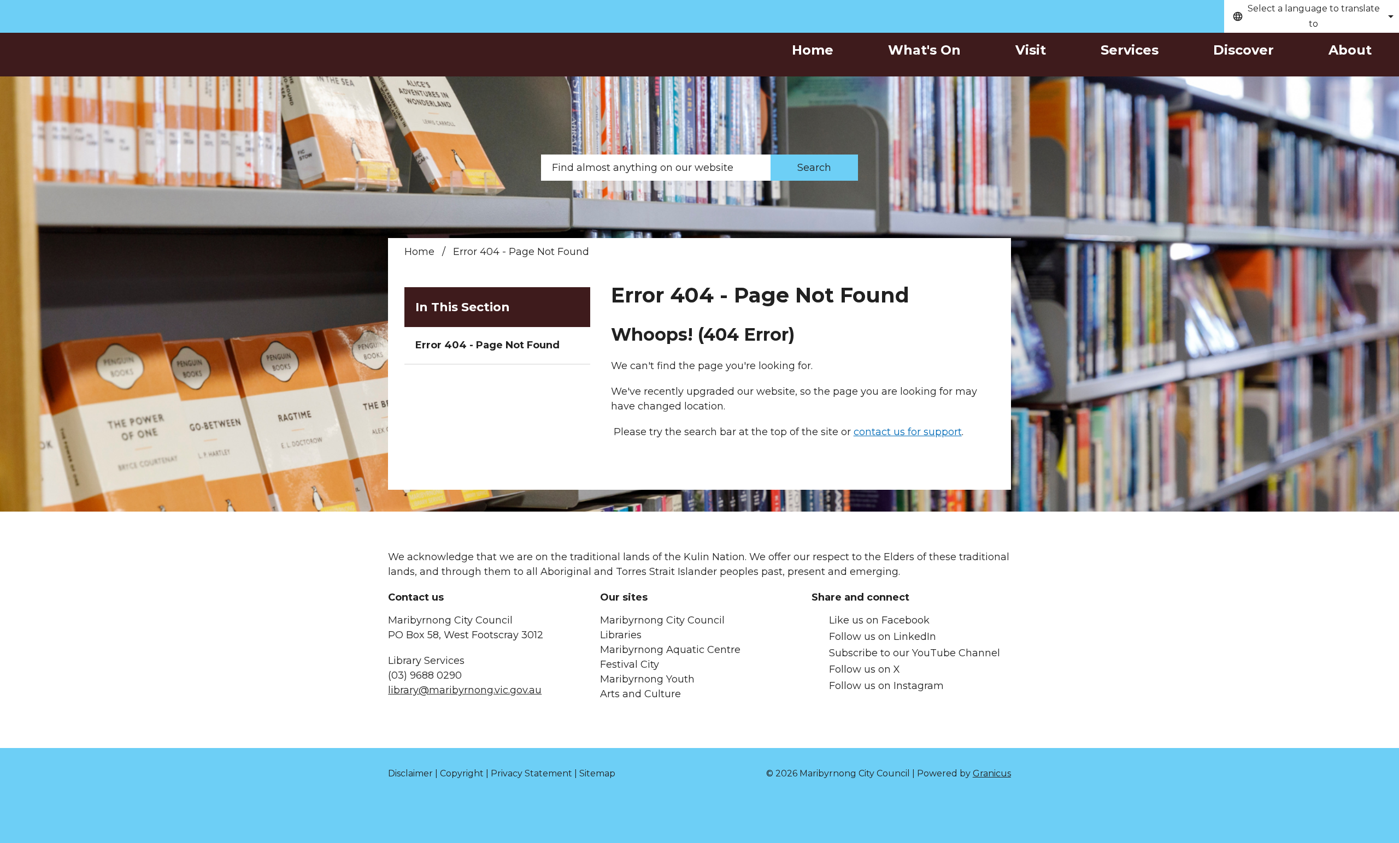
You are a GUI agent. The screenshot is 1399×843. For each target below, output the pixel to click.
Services (1130, 50)
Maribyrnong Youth (647, 679)
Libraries (621, 635)
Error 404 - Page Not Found (487, 345)
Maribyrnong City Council (662, 620)
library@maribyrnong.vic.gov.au (465, 690)
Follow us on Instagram (886, 686)
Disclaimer (410, 773)
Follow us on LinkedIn (882, 637)
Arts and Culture (640, 694)
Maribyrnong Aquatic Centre (670, 650)
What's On (924, 50)
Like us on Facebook (879, 620)
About (1350, 50)
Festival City (629, 664)
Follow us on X (864, 669)
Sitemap (597, 773)
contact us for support (908, 432)
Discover (1243, 50)
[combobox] (1311, 16)
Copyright (462, 773)
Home (419, 252)
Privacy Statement (531, 773)
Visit (1030, 50)
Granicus (992, 773)
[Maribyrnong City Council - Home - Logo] (120, 70)
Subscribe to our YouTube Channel (914, 653)
